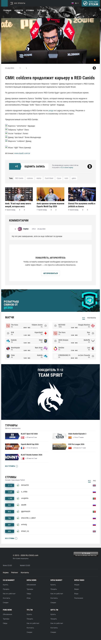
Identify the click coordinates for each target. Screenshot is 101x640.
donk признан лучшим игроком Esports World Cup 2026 (50, 205)
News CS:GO (7, 565)
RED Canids (19, 178)
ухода (51, 111)
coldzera (30, 178)
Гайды (29, 593)
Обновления (31, 585)
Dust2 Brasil (49, 178)
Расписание (78, 598)
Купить (5, 585)
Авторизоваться (50, 273)
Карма (6, 573)
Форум (76, 585)
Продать (6, 589)
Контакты (25, 573)
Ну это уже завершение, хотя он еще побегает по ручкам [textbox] (37, 236)
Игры (29, 598)
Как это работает (9, 593)
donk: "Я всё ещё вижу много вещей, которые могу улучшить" (18, 205)
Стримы (30, 10)
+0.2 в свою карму (66, 167)
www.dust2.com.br (22, 153)
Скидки (5, 602)
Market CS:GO (25, 565)
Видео (76, 589)
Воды (76, 593)
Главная (7, 10)
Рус (94, 481)
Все (83, 318)
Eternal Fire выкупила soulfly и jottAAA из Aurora (81, 205)
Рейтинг (14, 573)
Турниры (41, 10)
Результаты (91, 318)
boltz (66, 178)
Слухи (59, 178)
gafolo (74, 178)
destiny (38, 178)
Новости (18, 10)
